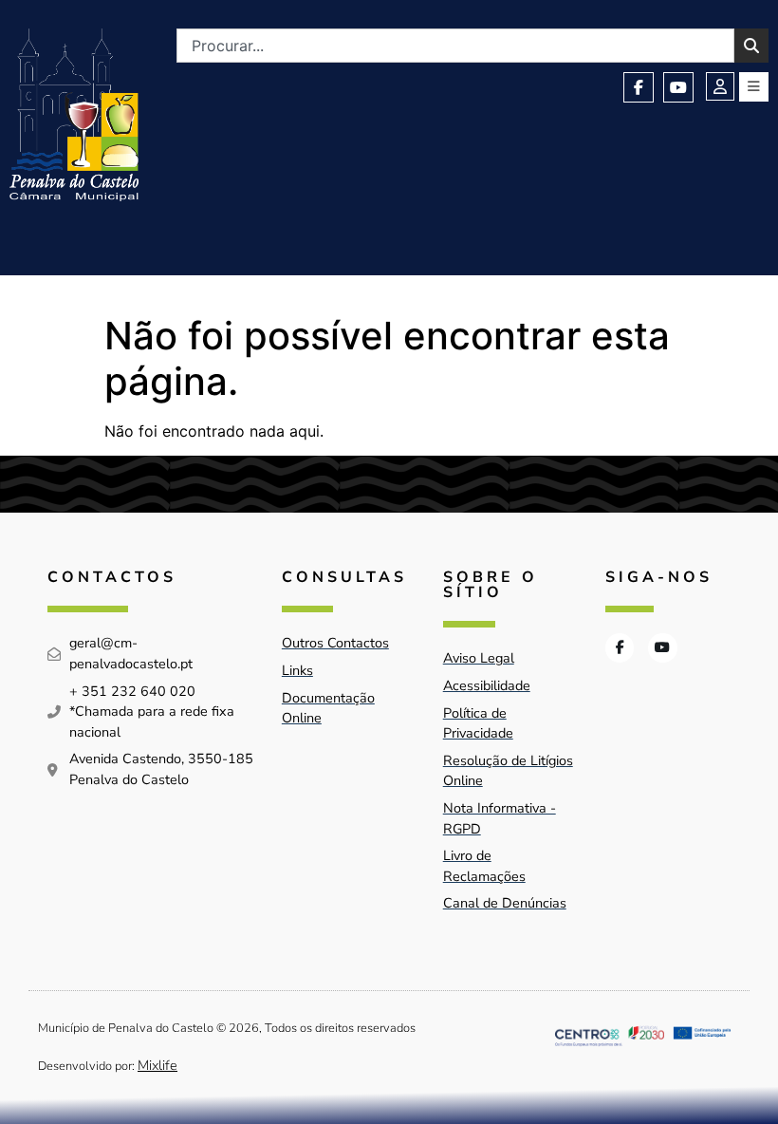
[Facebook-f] (638, 87)
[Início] (74, 114)
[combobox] (455, 45)
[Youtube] (678, 87)
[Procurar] (751, 45)
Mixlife (157, 1065)
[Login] (720, 86)
